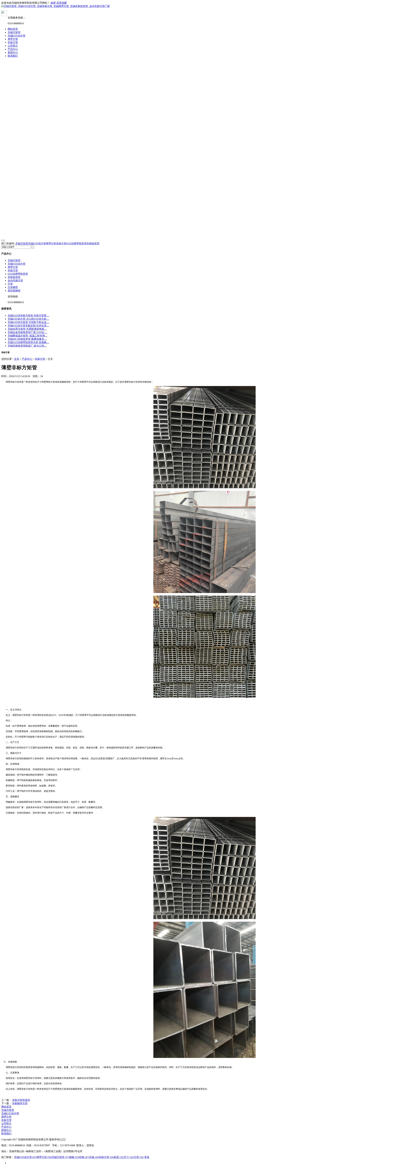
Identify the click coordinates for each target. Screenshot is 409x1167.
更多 (146, 1157)
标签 (53, 2)
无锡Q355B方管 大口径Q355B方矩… (28, 319)
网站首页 (13, 29)
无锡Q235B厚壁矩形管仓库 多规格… (28, 342)
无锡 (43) (94, 1157)
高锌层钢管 (14, 290)
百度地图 (61, 2)
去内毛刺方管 (15, 280)
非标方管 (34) (106, 1157)
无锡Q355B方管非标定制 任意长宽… (28, 325)
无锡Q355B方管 (16, 35)
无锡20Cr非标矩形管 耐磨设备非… (27, 339)
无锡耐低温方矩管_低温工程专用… (27, 335)
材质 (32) (119, 1157)
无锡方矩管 (14, 32)
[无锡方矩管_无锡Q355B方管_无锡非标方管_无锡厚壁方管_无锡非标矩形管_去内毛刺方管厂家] (55, 6)
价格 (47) (84, 1157)
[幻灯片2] (204, 194)
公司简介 (13, 45)
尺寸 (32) (129, 1157)
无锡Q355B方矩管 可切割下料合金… (28, 322)
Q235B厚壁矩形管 (76, 243)
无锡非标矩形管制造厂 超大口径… (27, 345)
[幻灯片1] (204, 105)
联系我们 (13, 55)
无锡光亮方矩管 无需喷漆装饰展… (27, 329)
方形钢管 (13, 287)
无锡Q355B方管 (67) (25, 1157)
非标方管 (13, 42)
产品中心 (13, 49)
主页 (16, 359)
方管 (10, 284)
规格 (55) (74, 1157)
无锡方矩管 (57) (60, 1157)
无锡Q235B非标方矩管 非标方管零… (28, 315)
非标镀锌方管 (19, 1103)
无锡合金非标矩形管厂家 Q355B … (27, 332)
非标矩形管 (93, 243)
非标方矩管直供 (21, 1100)
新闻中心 (13, 52)
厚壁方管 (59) (44, 1157)
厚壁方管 (13, 39)
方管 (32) (139, 1157)
